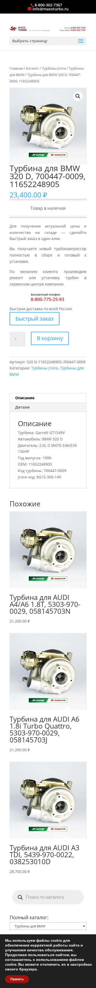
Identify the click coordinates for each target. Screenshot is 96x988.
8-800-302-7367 (48, 4)
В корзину (50, 338)
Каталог (32, 68)
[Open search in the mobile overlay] (48, 897)
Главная (16, 68)
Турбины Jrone (54, 68)
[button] (78, 96)
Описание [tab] (24, 397)
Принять (17, 979)
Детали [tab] (22, 407)
